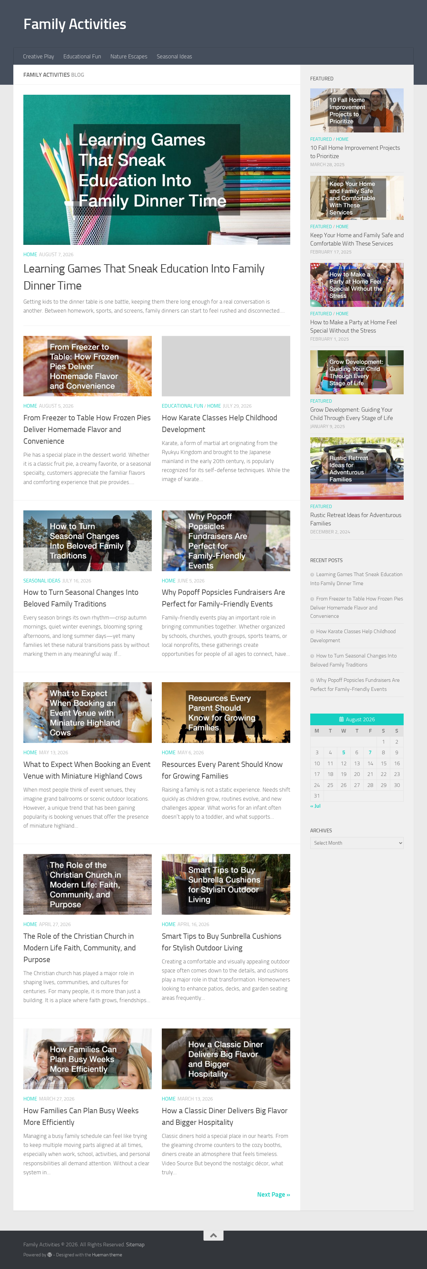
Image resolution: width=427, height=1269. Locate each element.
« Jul (315, 806)
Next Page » (273, 1194)
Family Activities (74, 24)
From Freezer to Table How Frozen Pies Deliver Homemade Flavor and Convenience (87, 429)
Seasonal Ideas (174, 56)
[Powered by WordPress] (49, 1254)
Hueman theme (107, 1255)
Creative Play (38, 56)
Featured (321, 139)
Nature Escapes (128, 56)
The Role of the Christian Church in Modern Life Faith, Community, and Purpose (79, 947)
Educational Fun (82, 56)
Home (30, 255)
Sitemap (135, 1244)
